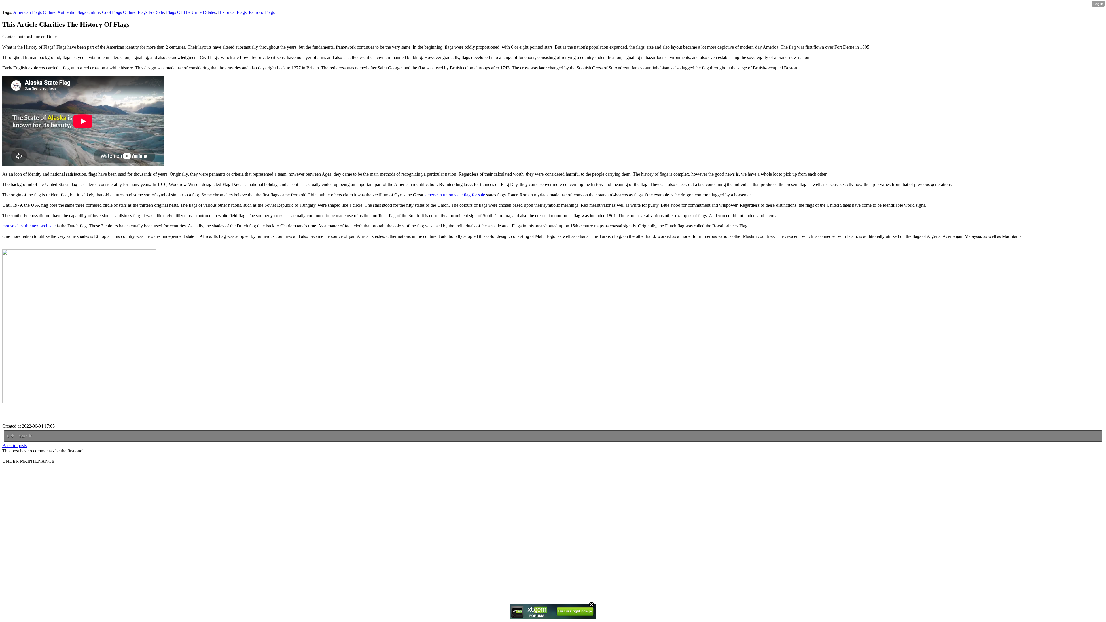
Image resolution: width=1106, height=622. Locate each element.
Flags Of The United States (191, 12)
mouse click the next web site (29, 225)
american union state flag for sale (455, 194)
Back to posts (14, 445)
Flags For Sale (151, 12)
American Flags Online (34, 12)
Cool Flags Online (118, 12)
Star (23, 436)
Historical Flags (232, 12)
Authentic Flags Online (78, 12)
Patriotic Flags (262, 12)
